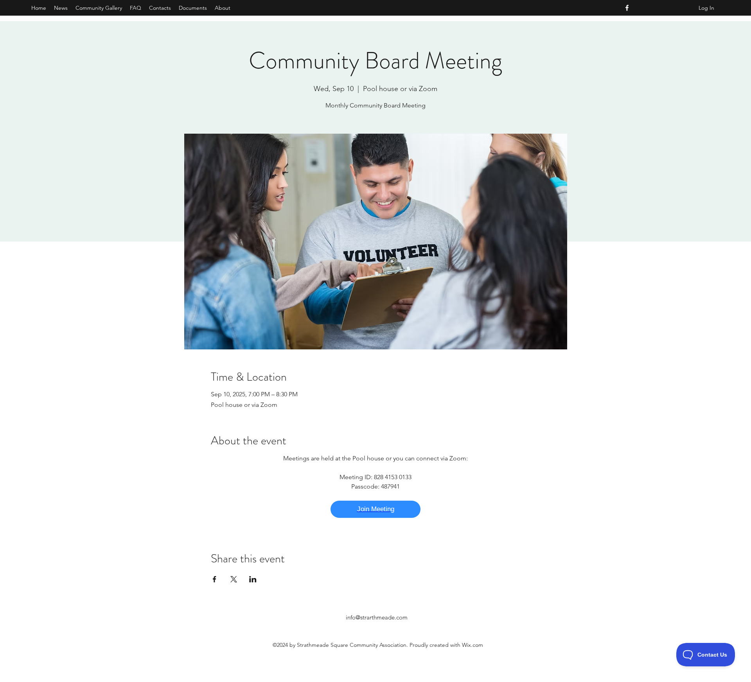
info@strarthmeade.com (377, 617)
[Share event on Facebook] (214, 579)
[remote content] (375, 509)
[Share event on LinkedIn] (253, 579)
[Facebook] (627, 8)
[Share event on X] (233, 579)
